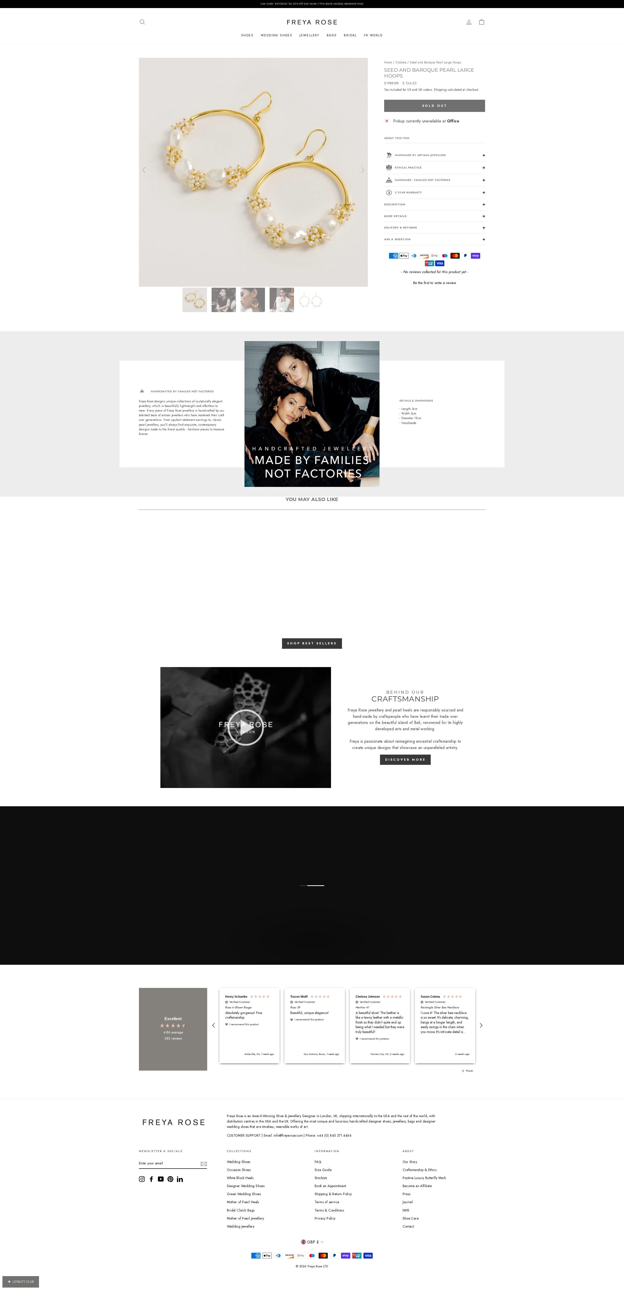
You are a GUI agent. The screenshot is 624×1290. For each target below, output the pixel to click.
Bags (332, 35)
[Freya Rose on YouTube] (161, 1179)
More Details (395, 216)
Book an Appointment (330, 1185)
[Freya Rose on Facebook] (151, 1179)
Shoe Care (411, 1218)
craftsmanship (444, 741)
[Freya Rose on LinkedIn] (180, 1179)
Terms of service (327, 1202)
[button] (435, 282)
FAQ (318, 1161)
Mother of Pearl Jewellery (245, 1218)
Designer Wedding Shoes (246, 1185)
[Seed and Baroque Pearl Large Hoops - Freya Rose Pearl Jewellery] (253, 285)
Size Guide (323, 1169)
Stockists (321, 1177)
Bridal (350, 35)
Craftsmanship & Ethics (420, 1169)
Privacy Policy (325, 1218)
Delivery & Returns (400, 227)
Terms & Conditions (329, 1210)
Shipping (440, 90)
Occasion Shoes (239, 1169)
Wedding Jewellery (241, 1226)
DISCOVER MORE (405, 759)
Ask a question (397, 239)
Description (394, 204)
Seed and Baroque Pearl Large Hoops (435, 62)
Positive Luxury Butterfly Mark (424, 1177)
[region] (312, 4)
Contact (408, 1226)
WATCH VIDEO (311, 951)
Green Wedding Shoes (244, 1194)
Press (406, 1194)
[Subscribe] (204, 1163)
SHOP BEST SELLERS (312, 643)
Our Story (410, 1161)
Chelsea (401, 62)
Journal (408, 1202)
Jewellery (310, 35)
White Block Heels (240, 1177)
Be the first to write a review (434, 283)
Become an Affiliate (417, 1185)
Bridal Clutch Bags (241, 1210)
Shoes (247, 35)
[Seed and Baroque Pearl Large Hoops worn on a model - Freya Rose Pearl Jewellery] (224, 300)
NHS (406, 1210)
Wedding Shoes (276, 35)
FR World (373, 35)
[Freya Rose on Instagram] (142, 1179)
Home (388, 62)
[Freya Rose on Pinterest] (170, 1179)
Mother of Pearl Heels (243, 1202)
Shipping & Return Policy (333, 1194)
